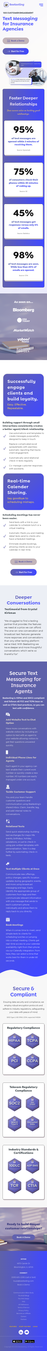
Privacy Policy (23, 1310)
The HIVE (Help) (23, 1299)
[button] (41, 4)
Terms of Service (23, 1307)
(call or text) (23, 1277)
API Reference (23, 1305)
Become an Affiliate (23, 1313)
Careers (23, 1316)
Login (35, 1326)
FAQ (23, 1301)
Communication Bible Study (23, 1293)
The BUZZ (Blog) (23, 1296)
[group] (23, 129)
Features (13, 1326)
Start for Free (25, 1326)
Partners (24, 1319)
